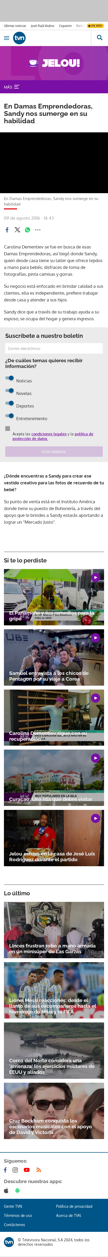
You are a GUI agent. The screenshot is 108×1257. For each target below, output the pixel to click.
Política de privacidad (74, 1206)
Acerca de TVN (68, 1215)
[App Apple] (7, 1190)
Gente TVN (13, 1206)
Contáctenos (14, 1224)
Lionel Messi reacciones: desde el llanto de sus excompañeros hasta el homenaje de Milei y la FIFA (52, 1006)
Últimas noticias (15, 26)
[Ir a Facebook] (6, 1170)
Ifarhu (80, 26)
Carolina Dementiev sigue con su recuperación (48, 736)
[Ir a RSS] (40, 1170)
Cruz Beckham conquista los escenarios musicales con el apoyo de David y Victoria (50, 1126)
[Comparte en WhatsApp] (27, 230)
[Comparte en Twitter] (17, 230)
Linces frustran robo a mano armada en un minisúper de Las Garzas (52, 948)
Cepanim (65, 26)
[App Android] (18, 1190)
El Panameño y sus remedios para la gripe (51, 615)
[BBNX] (9, 1242)
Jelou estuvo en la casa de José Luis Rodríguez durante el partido (52, 856)
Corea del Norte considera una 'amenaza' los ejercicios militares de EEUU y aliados (52, 1066)
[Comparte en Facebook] (7, 230)
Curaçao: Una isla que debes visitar (50, 799)
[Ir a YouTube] (28, 1170)
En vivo (96, 25)
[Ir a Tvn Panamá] (52, 38)
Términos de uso (18, 1215)
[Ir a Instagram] (16, 1170)
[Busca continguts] (99, 38)
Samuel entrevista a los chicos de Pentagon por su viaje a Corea (49, 676)
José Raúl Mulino (42, 26)
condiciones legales (49, 434)
